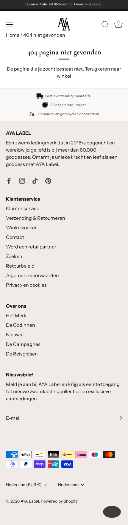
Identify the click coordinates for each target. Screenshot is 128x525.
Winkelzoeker (21, 228)
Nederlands (68, 484)
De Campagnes (23, 344)
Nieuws (14, 335)
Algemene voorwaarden (32, 275)
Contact (15, 237)
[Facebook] (9, 180)
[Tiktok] (35, 180)
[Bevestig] (119, 418)
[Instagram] (22, 180)
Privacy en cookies (26, 285)
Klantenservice (22, 208)
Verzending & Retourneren (35, 218)
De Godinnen (20, 325)
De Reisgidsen (22, 354)
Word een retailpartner (31, 247)
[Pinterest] (48, 180)
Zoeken (14, 256)
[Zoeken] (105, 25)
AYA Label (30, 501)
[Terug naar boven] (112, 512)
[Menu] (9, 24)
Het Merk (16, 315)
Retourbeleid (20, 266)
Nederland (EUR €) (24, 484)
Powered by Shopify (59, 501)
